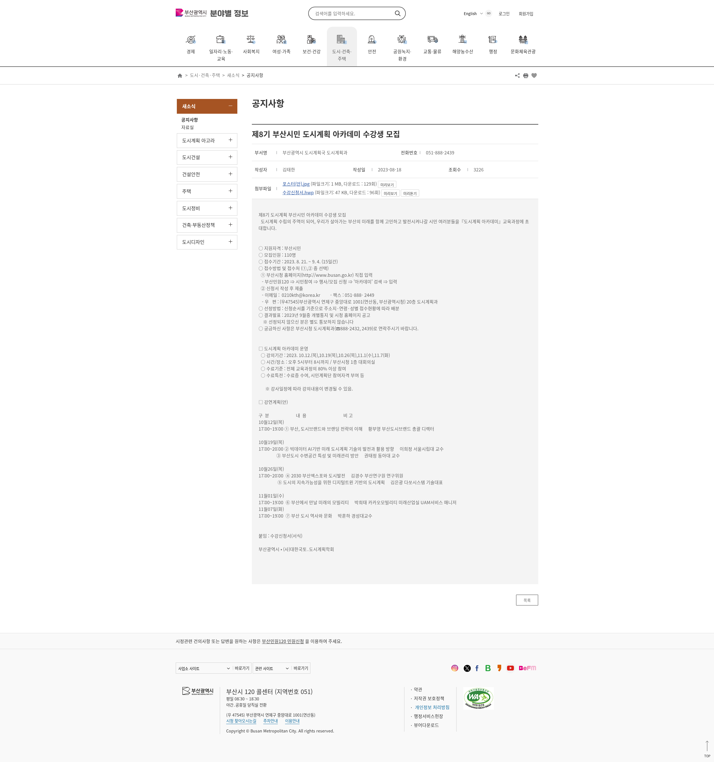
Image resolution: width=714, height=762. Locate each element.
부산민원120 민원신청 (283, 641)
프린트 (526, 75)
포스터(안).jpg (296, 183)
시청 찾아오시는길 (241, 721)
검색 (397, 13)
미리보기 (387, 184)
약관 (418, 689)
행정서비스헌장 (428, 716)
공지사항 (255, 75)
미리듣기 (410, 193)
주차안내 (270, 721)
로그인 (504, 14)
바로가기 (242, 668)
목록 (527, 600)
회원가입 (526, 14)
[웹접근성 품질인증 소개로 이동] (478, 697)
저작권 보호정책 (429, 698)
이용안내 (292, 721)
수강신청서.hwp (298, 192)
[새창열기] (454, 668)
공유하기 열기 (517, 75)
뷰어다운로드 (426, 725)
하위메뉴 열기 (230, 140)
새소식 (233, 75)
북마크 (534, 75)
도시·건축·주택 (205, 75)
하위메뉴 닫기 (230, 106)
